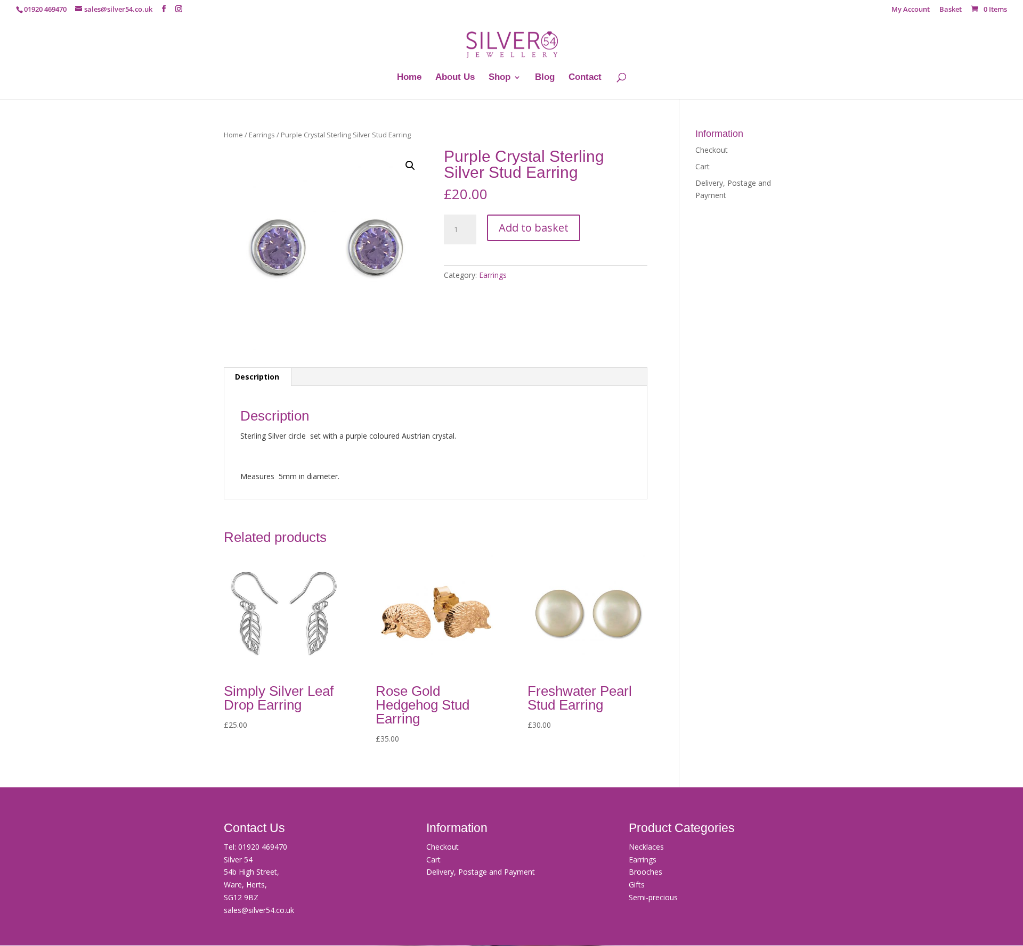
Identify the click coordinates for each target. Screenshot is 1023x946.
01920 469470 (262, 847)
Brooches (645, 872)
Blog (545, 77)
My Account (910, 10)
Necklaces (646, 847)
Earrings (262, 134)
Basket (950, 10)
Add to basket (534, 227)
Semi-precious (653, 897)
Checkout (711, 150)
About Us (455, 77)
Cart (702, 166)
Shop (499, 77)
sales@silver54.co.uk (259, 910)
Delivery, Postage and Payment (480, 872)
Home (409, 77)
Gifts (637, 884)
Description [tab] (257, 377)
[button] (410, 165)
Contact (585, 77)
